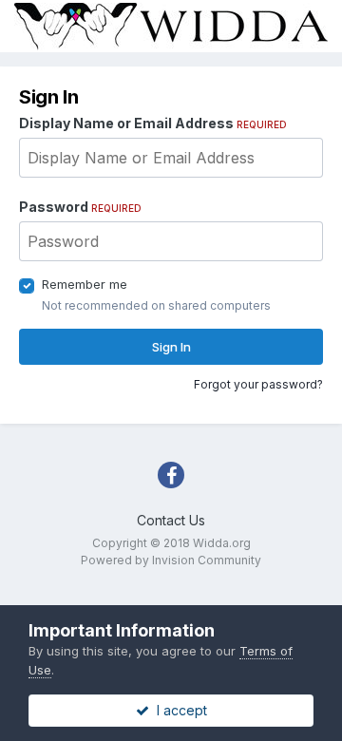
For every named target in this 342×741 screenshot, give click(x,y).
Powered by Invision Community (171, 560)
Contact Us (171, 520)
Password (80, 207)
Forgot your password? (258, 384)
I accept (178, 710)
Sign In (171, 346)
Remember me (84, 284)
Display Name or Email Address (153, 123)
